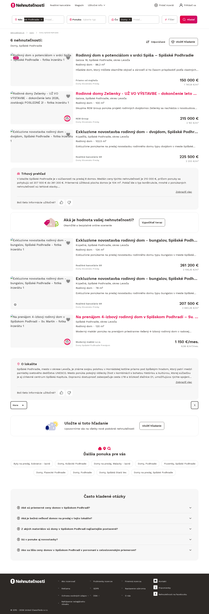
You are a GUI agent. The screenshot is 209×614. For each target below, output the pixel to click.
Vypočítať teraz (152, 222)
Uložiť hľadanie (185, 41)
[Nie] (69, 202)
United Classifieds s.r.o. (36, 610)
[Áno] (61, 202)
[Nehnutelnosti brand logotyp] (27, 5)
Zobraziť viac (184, 191)
